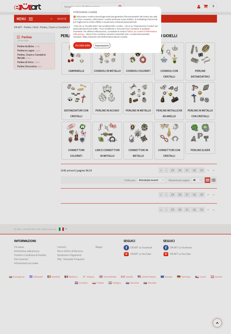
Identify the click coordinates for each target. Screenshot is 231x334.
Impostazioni (102, 45)
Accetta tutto (82, 45)
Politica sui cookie (134, 31)
